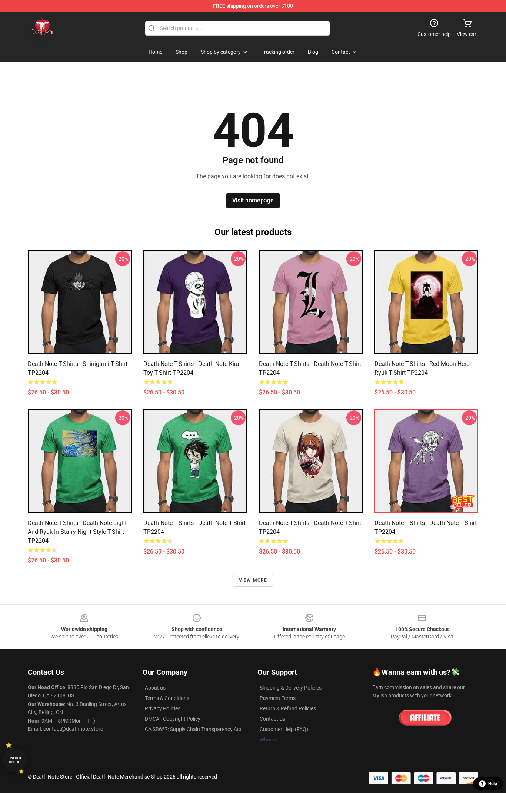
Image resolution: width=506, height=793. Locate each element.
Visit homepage (253, 200)
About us (155, 688)
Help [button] (492, 783)
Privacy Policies (162, 708)
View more (253, 580)
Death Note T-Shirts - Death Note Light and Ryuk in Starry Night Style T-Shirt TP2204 (77, 531)
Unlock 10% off (15, 760)
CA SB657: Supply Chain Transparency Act (193, 729)
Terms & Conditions (167, 698)
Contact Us (272, 719)
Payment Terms (278, 698)
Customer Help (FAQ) (284, 729)
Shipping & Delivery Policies (291, 688)
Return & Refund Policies (288, 708)
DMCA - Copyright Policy (172, 719)
